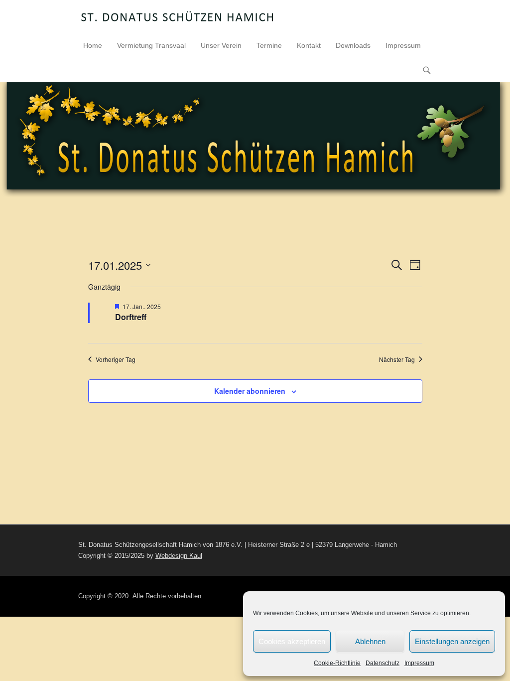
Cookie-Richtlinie (337, 663)
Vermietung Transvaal (151, 45)
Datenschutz (382, 663)
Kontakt (309, 45)
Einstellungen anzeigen (452, 641)
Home (92, 45)
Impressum (419, 663)
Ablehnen (370, 641)
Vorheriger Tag (115, 359)
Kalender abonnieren (249, 391)
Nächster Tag (397, 359)
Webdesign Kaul (178, 555)
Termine (269, 45)
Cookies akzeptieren (291, 641)
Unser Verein (221, 45)
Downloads (353, 45)
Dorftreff (130, 317)
